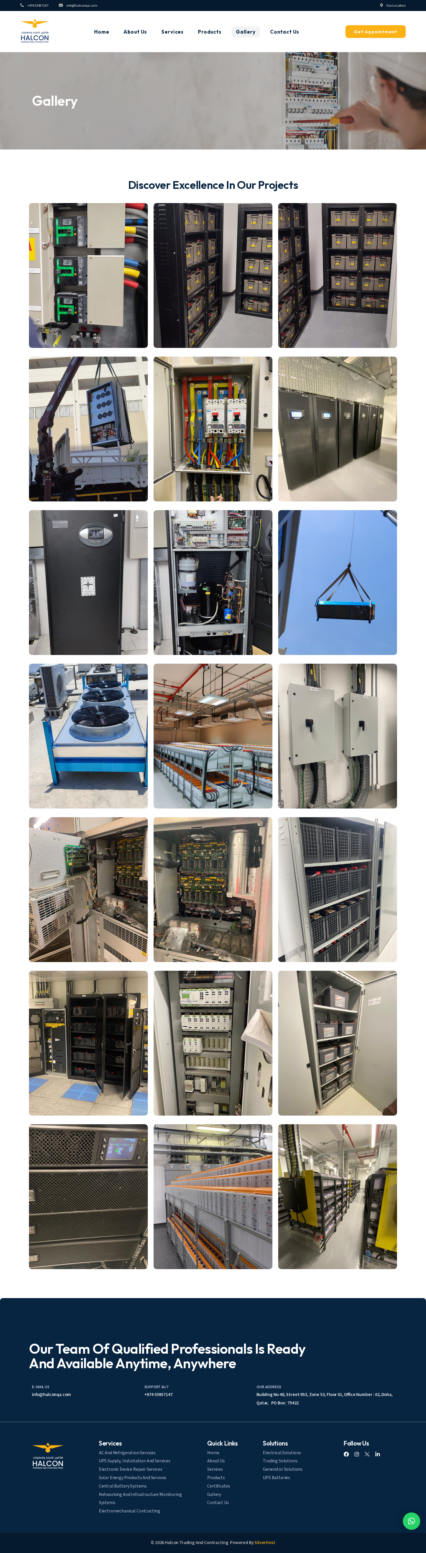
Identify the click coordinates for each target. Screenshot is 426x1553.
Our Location (396, 5)
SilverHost (264, 1543)
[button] (88, 275)
